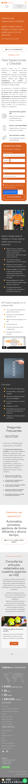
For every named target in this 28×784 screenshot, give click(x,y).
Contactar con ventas (19, 6)
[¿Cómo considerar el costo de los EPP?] (14, 621)
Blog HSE (4, 740)
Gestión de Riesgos (7, 721)
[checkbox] (14, 186)
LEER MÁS (14, 643)
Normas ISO (5, 706)
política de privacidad (9, 187)
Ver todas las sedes (5, 767)
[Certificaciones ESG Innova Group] (14, 782)
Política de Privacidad (20, 771)
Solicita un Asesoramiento (8, 743)
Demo (3, 738)
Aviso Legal (11, 771)
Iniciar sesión (7, 6)
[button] (25, 780)
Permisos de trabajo (7, 724)
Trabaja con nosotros (7, 735)
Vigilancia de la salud (7, 719)
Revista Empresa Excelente (8, 745)
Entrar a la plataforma (7, 748)
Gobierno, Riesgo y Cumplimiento (10, 708)
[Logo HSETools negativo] (10, 779)
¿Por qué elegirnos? (7, 730)
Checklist (4, 714)
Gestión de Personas (7, 716)
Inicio (2, 39)
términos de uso (19, 185)
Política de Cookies (21, 774)
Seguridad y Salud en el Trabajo (10, 711)
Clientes (4, 733)
